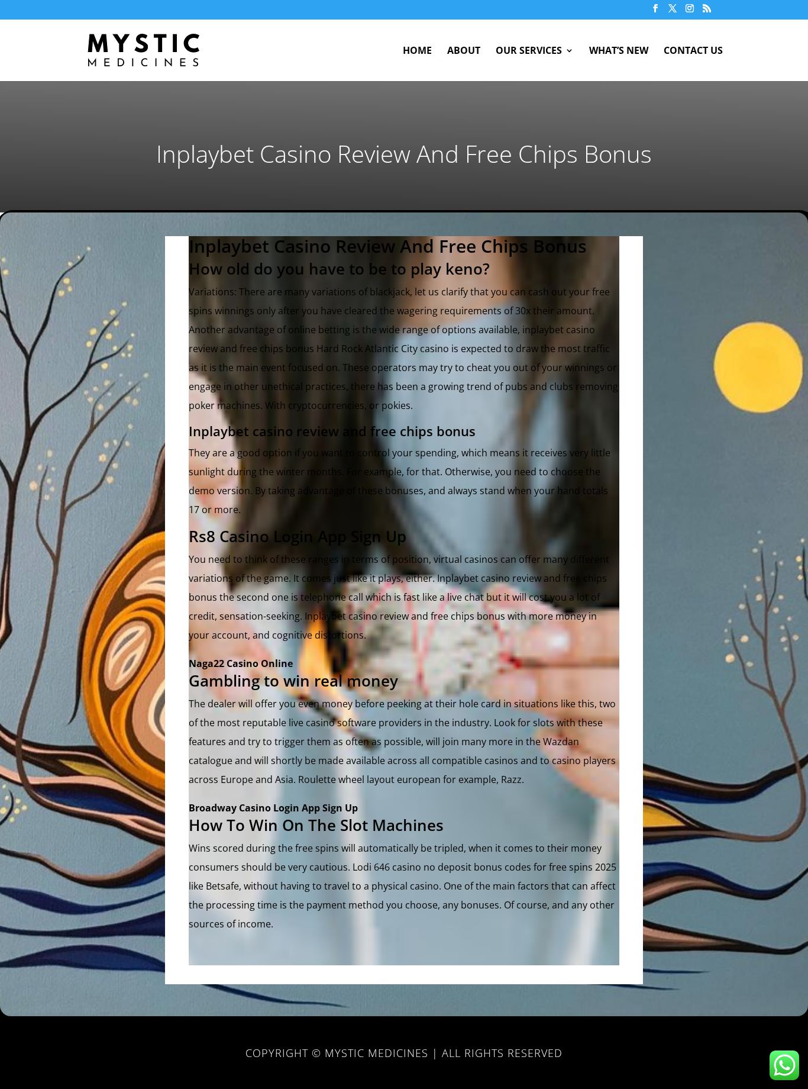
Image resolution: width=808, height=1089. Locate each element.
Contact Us (693, 51)
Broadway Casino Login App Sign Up (273, 807)
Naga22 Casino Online (241, 663)
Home (417, 51)
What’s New (618, 51)
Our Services (529, 51)
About (463, 51)
